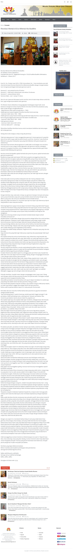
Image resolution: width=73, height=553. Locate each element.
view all (48, 467)
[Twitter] (61, 538)
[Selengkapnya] (17, 477)
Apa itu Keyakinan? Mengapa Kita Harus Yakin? (19, 503)
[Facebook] (61, 541)
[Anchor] (61, 533)
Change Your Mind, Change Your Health (17, 493)
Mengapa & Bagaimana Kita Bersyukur (17, 514)
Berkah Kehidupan (12, 482)
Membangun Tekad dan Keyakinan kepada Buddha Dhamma (22, 471)
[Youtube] (61, 536)
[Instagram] (61, 544)
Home (2, 1)
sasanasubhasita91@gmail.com (9, 541)
